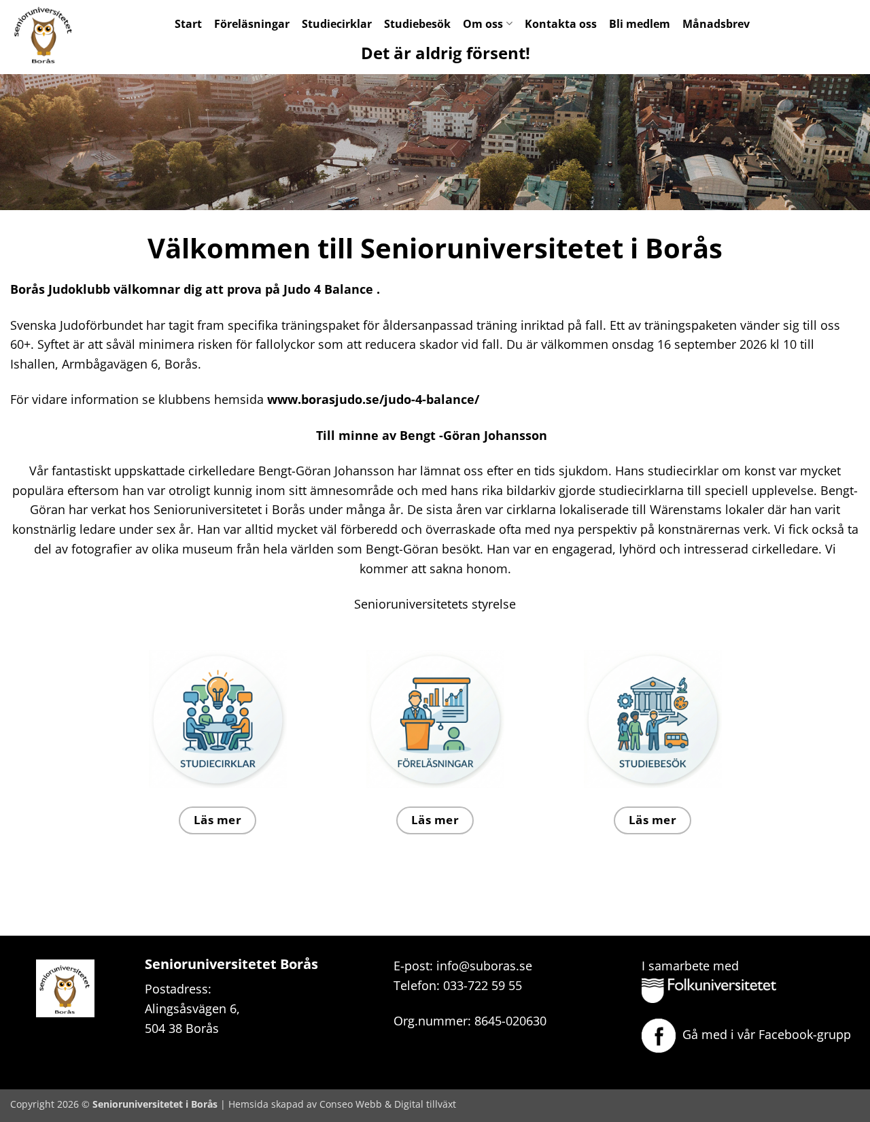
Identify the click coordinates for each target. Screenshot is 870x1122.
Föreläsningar (252, 23)
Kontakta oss (561, 23)
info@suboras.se (484, 965)
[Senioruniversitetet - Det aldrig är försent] (54, 33)
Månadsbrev (716, 23)
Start (188, 23)
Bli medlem (639, 23)
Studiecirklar (337, 23)
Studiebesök (417, 23)
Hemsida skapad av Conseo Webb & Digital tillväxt (342, 1104)
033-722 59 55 (482, 985)
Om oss (483, 23)
